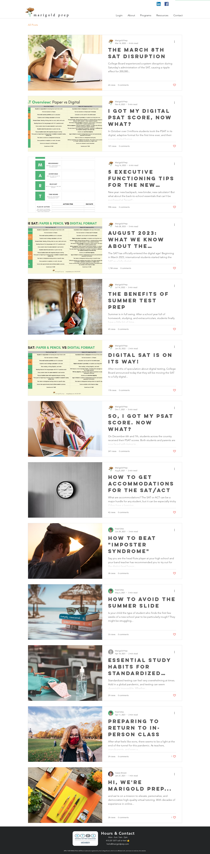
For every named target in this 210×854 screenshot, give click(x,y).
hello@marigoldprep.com (118, 844)
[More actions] (176, 42)
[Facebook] (166, 4)
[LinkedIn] (159, 4)
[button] (119, 15)
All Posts (33, 24)
